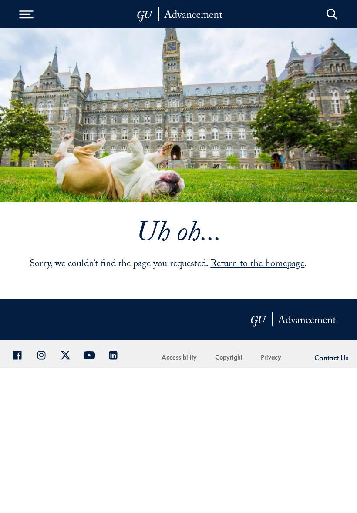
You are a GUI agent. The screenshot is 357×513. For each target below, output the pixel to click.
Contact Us (331, 358)
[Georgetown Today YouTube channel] (92, 354)
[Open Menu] (26, 14)
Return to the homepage (257, 264)
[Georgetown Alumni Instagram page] (44, 354)
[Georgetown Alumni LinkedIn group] (116, 354)
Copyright (228, 357)
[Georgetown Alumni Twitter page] (68, 354)
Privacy (271, 357)
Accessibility (179, 357)
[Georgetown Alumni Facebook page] (20, 354)
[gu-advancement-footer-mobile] (179, 14)
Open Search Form (332, 14)
